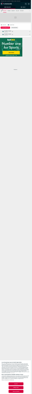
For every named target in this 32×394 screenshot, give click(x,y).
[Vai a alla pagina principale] (7, 4)
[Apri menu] (29, 4)
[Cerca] (26, 4)
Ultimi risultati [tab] (5, 27)
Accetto (16, 383)
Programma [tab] (14, 27)
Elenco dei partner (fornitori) (8, 379)
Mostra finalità (16, 391)
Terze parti (13, 372)
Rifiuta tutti (16, 387)
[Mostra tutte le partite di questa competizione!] (30, 31)
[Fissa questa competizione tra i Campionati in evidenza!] (12, 31)
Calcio (4, 24)
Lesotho (12, 24)
